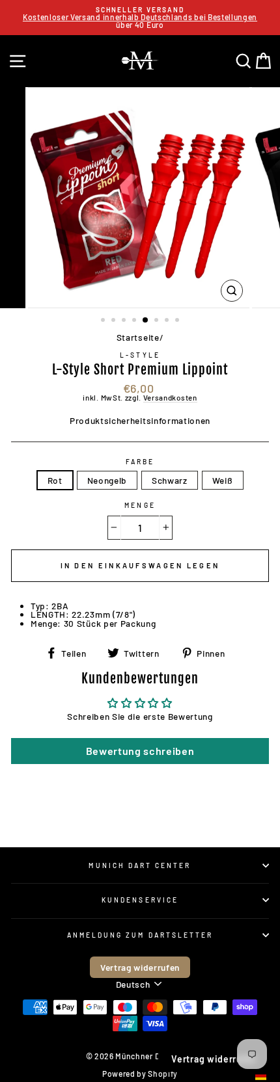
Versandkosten (170, 398)
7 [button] (168, 321)
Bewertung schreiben (140, 751)
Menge (139, 505)
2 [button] (114, 321)
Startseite (138, 337)
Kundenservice (140, 900)
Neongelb (107, 480)
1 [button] (104, 321)
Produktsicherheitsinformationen (140, 420)
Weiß (222, 480)
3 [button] (125, 321)
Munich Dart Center (140, 865)
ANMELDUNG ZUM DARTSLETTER (140, 935)
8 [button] (178, 321)
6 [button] (157, 321)
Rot (55, 480)
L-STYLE (140, 355)
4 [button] (135, 321)
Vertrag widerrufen (140, 967)
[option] (140, 18)
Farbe (140, 461)
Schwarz (170, 480)
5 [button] (146, 320)
